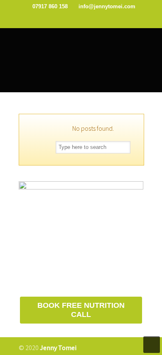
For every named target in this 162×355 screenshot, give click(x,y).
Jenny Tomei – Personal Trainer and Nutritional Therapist (81, 45)
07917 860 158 (50, 6)
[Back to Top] (151, 344)
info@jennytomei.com (107, 6)
